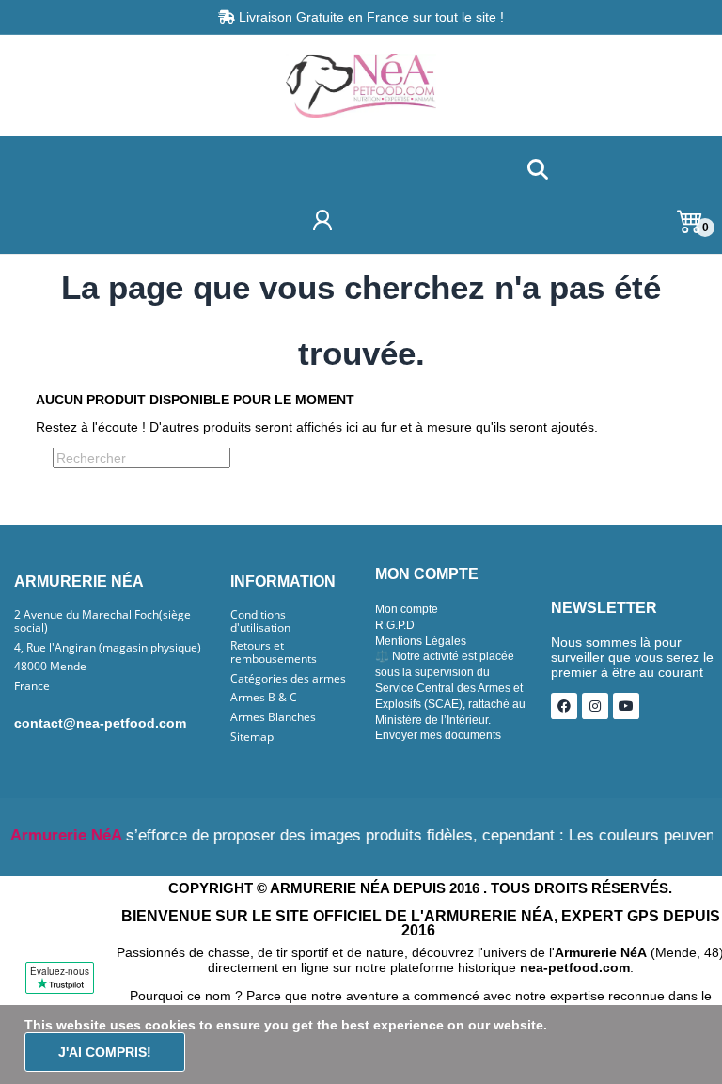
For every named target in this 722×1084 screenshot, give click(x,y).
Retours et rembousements (273, 652)
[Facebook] (564, 706)
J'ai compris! (104, 1052)
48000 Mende (50, 666)
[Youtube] (626, 706)
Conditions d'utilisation (260, 621)
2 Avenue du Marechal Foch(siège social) (102, 621)
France (32, 686)
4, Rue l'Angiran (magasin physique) (107, 647)
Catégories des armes (288, 678)
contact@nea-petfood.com (100, 723)
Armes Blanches (273, 717)
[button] (537, 170)
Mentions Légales (420, 641)
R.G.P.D (395, 625)
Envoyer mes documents (438, 735)
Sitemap (252, 737)
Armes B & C (263, 697)
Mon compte (406, 609)
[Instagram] (595, 706)
